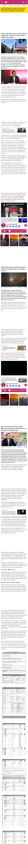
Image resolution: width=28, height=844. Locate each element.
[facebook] (20, 54)
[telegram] (24, 54)
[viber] (26, 54)
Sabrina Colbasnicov (12, 224)
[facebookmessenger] (18, 54)
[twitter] (22, 54)
